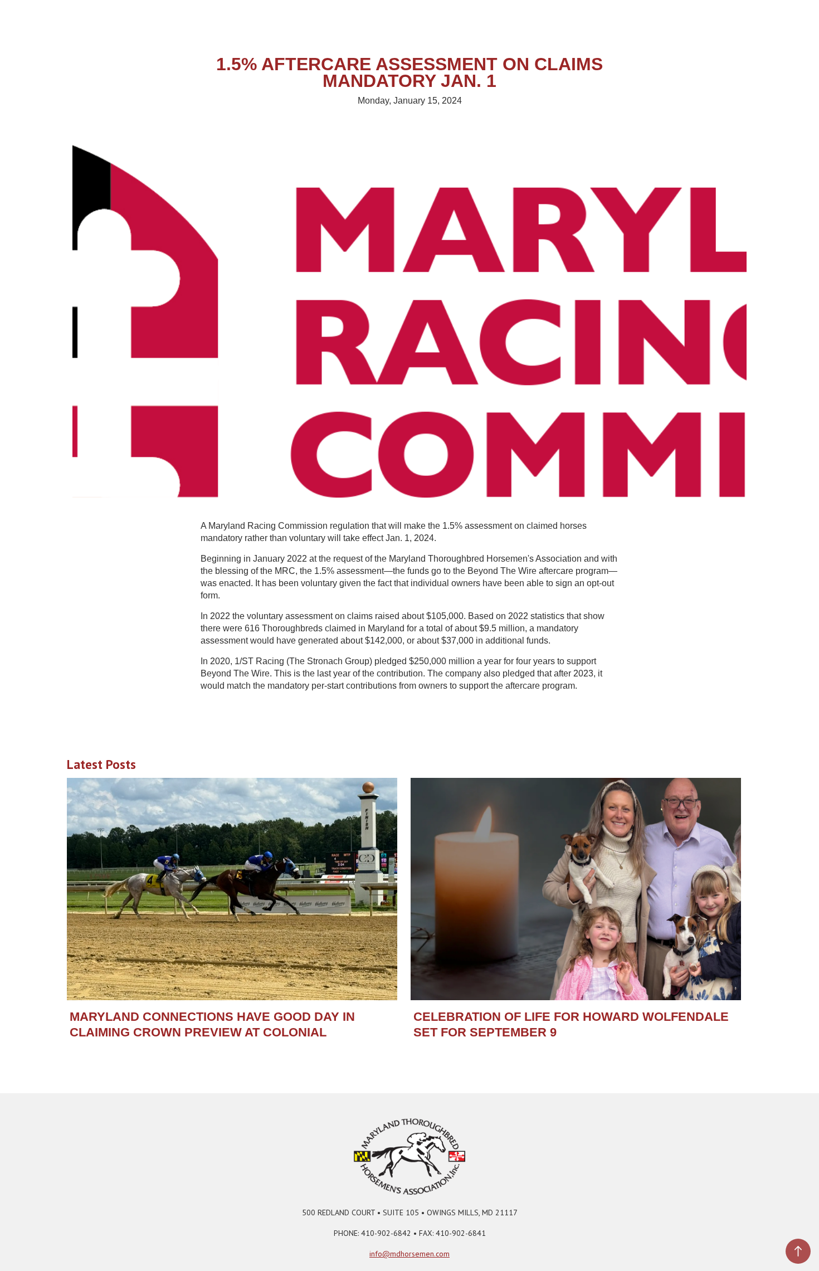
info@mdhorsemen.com (409, 1254)
